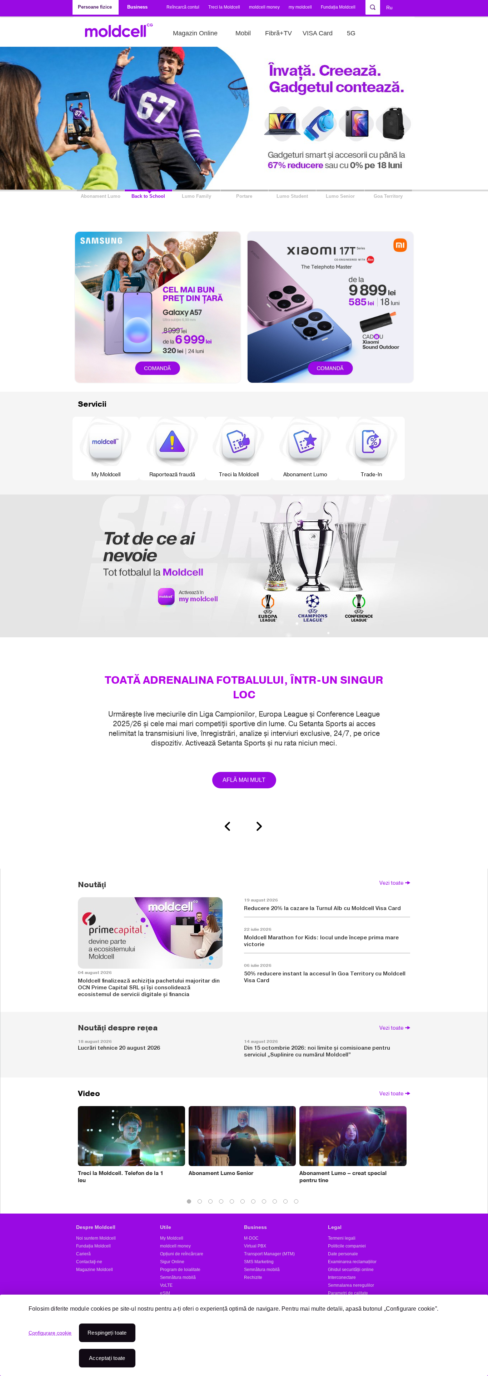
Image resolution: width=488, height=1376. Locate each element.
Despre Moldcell (95, 1227)
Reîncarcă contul (182, 7)
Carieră (83, 1253)
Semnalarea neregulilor (351, 1285)
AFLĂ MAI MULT (244, 780)
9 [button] (276, 1202)
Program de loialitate (180, 1269)
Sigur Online (172, 1261)
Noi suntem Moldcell (96, 1238)
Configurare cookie (50, 1333)
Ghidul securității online (351, 1269)
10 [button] (286, 1202)
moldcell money (264, 7)
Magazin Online (195, 33)
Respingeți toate (107, 1333)
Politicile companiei (347, 1246)
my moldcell (300, 7)
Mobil (243, 33)
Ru (389, 7)
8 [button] (265, 1202)
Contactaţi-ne (89, 1261)
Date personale (343, 1253)
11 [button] (297, 1202)
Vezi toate (391, 883)
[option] (244, 664)
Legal (335, 1227)
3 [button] (211, 1202)
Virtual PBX (255, 1246)
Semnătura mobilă (178, 1277)
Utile (165, 1227)
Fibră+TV (278, 33)
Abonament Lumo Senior (221, 1173)
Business (255, 1227)
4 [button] (222, 1202)
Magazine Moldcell (94, 1269)
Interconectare (342, 1277)
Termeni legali (341, 1238)
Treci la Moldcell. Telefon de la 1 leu (121, 1177)
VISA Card (318, 33)
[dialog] (244, 1335)
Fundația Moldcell (338, 7)
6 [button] (244, 1202)
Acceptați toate (107, 1358)
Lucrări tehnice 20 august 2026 (119, 1047)
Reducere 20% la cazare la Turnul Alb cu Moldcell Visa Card (322, 908)
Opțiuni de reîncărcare (181, 1253)
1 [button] (190, 1202)
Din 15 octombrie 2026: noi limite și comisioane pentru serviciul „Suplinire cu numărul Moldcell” (317, 1051)
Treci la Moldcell (224, 7)
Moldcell (122, 33)
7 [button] (254, 1202)
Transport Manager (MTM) (269, 1253)
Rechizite (253, 1277)
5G (351, 33)
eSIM (165, 1293)
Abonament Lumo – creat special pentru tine (343, 1177)
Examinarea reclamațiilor (352, 1261)
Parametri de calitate (348, 1293)
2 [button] (201, 1202)
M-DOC (251, 1238)
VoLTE (166, 1285)
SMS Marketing (259, 1261)
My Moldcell (171, 1238)
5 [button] (233, 1202)
